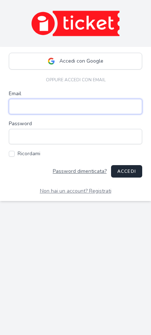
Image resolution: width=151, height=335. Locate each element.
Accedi (126, 171)
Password (20, 123)
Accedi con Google (81, 60)
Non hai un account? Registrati (75, 190)
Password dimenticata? (80, 171)
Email (15, 93)
